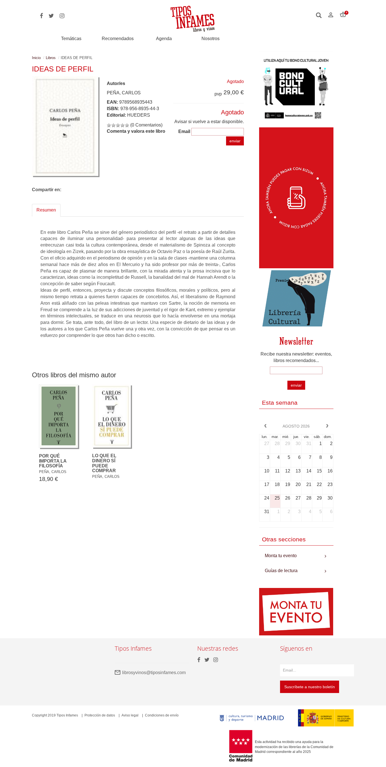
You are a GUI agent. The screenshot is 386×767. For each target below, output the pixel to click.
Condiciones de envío (162, 715)
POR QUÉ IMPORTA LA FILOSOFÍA (52, 461)
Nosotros (210, 38)
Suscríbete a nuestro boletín (309, 687)
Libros (51, 58)
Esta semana (280, 402)
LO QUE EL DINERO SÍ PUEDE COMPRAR (104, 463)
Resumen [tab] (46, 210)
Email (184, 131)
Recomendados (118, 38)
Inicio (36, 58)
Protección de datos (99, 715)
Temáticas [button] (71, 38)
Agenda (164, 38)
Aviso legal (130, 715)
